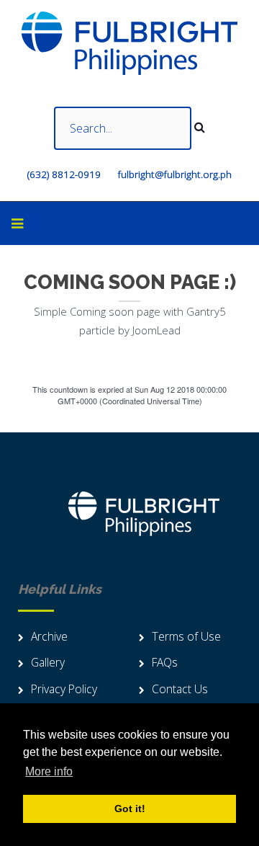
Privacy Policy (64, 689)
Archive (49, 636)
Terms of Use (186, 636)
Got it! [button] (129, 808)
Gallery (48, 662)
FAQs (165, 662)
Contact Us (180, 689)
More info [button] (49, 771)
